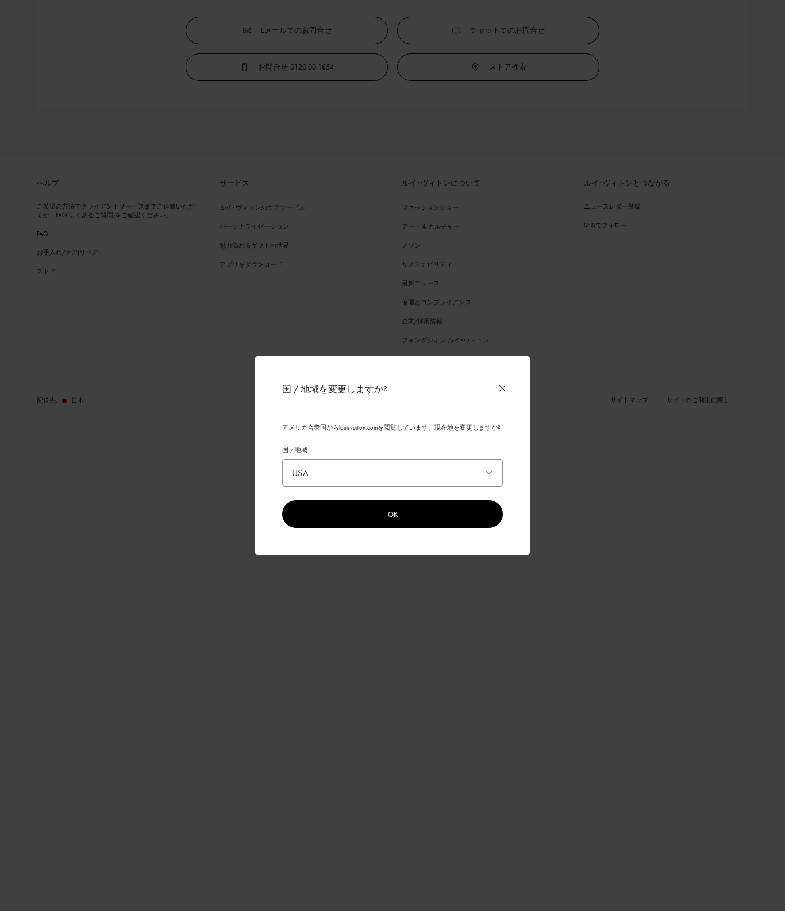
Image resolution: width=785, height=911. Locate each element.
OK (393, 514)
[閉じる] (502, 388)
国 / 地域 (294, 450)
